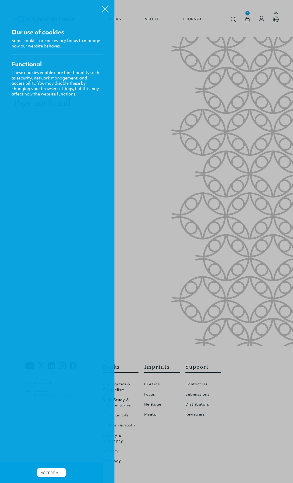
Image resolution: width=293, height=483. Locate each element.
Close (105, 6)
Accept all (51, 472)
